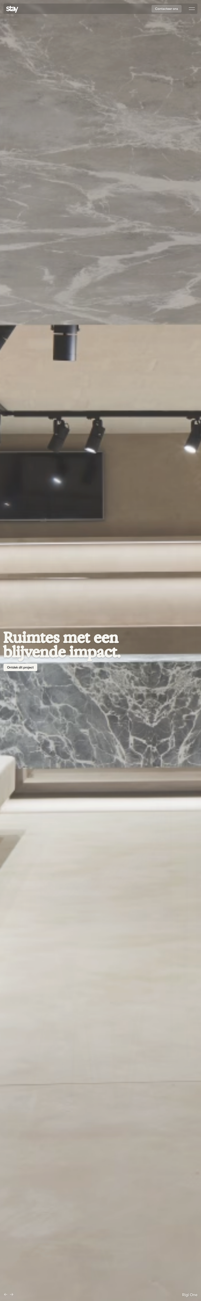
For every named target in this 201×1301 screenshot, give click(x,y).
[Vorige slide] (6, 1294)
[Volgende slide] (12, 1294)
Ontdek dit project (20, 667)
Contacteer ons (166, 8)
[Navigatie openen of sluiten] (192, 9)
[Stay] (12, 9)
